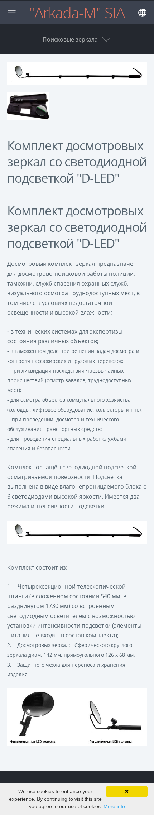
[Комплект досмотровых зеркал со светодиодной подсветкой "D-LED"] (28, 106)
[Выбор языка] (142, 13)
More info (114, 806)
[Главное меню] (11, 13)
